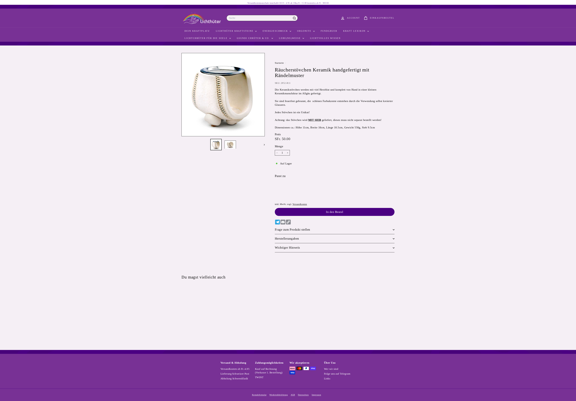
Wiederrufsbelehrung (278, 395)
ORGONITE (304, 31)
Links (327, 378)
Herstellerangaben (287, 239)
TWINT (259, 377)
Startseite (280, 63)
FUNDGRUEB (329, 31)
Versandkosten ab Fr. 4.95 (234, 369)
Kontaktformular (259, 395)
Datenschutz (303, 395)
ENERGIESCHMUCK (276, 31)
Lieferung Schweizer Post (234, 373)
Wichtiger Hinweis (287, 248)
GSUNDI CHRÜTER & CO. (254, 38)
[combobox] (262, 18)
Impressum (316, 395)
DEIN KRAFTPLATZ (197, 31)
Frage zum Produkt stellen (292, 229)
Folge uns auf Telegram (337, 373)
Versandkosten (299, 204)
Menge (279, 146)
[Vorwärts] (263, 145)
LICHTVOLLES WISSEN (325, 38)
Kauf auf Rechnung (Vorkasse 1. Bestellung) (269, 371)
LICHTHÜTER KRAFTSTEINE (235, 31)
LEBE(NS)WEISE (290, 38)
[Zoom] (223, 94)
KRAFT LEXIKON (355, 31)
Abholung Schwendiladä (234, 378)
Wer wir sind (331, 369)
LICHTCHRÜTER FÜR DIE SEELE (206, 38)
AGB (293, 395)
